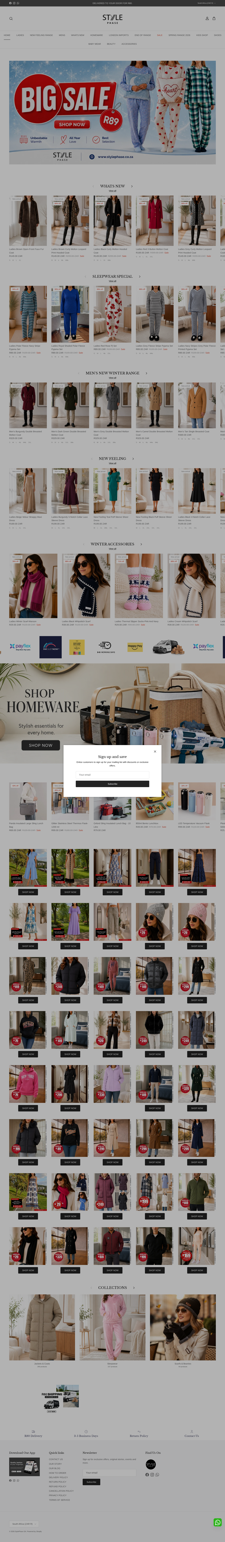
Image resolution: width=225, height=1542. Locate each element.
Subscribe (112, 784)
